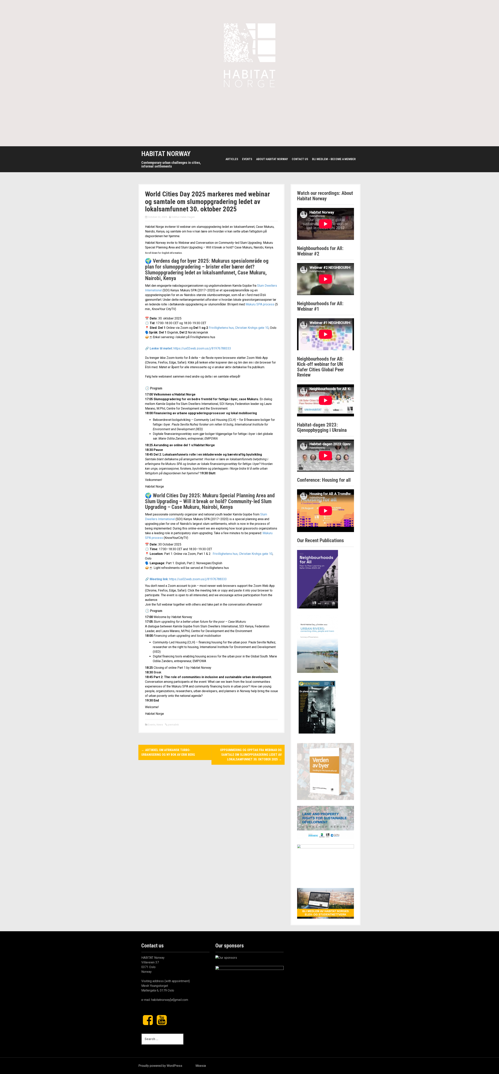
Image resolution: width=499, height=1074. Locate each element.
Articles (232, 159)
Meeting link (159, 579)
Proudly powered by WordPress (160, 1066)
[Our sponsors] (226, 958)
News (160, 724)
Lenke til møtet (161, 348)
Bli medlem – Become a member (334, 159)
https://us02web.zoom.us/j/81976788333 (202, 348)
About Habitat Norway (272, 159)
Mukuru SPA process (260, 304)
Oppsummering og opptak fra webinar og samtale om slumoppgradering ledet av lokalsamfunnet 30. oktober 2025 (251, 754)
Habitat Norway (166, 154)
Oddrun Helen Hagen (183, 217)
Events (247, 159)
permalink (173, 724)
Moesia (201, 1066)
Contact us (300, 159)
